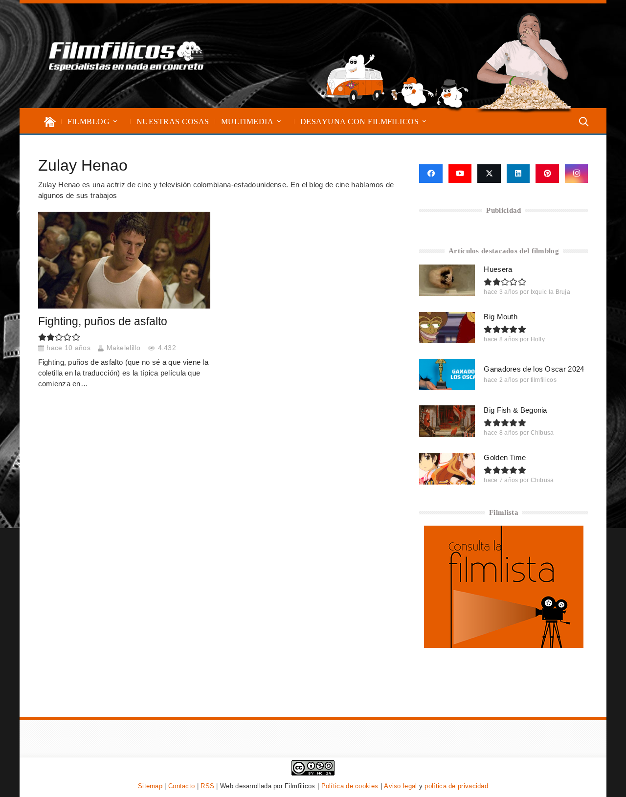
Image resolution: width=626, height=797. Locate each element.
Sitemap (150, 786)
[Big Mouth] (447, 327)
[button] (115, 121)
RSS (207, 786)
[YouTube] (460, 173)
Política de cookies (350, 786)
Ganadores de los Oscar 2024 (534, 369)
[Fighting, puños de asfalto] (124, 260)
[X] (489, 173)
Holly (538, 339)
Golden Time (505, 457)
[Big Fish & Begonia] (447, 421)
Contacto (181, 786)
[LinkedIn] (518, 173)
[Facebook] (430, 173)
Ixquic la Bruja (551, 291)
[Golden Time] (447, 469)
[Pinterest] (547, 173)
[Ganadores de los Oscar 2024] (447, 374)
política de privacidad (456, 786)
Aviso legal (400, 786)
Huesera (498, 269)
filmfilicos (544, 379)
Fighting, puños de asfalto (102, 321)
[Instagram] (576, 173)
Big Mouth (500, 316)
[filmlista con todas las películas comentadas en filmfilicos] (503, 645)
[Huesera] (447, 280)
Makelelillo (123, 348)
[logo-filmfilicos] (126, 56)
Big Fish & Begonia (515, 410)
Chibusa (542, 432)
